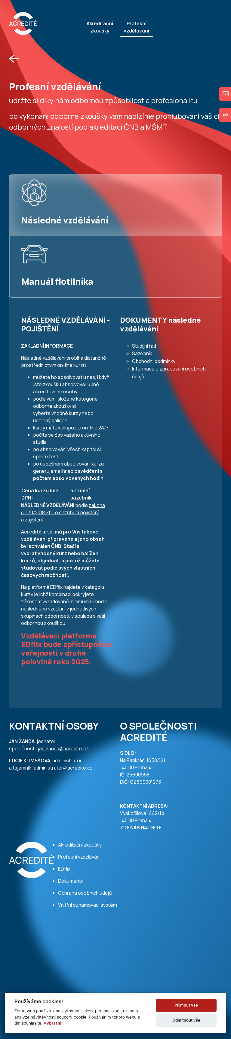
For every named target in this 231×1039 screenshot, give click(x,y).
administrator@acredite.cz (63, 767)
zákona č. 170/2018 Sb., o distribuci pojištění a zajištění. (63, 512)
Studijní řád (144, 346)
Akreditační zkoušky (100, 27)
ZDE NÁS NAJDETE (141, 827)
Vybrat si (52, 1023)
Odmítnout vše (186, 1020)
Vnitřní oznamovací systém (87, 905)
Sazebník (142, 353)
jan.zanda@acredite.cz (63, 748)
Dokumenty (70, 881)
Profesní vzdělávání (136, 27)
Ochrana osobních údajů (85, 893)
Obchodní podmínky (153, 361)
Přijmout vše (186, 1005)
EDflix (64, 868)
